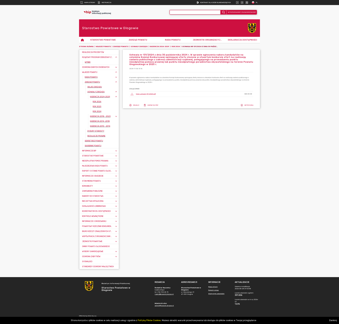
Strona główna (86, 46)
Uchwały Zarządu (139, 46)
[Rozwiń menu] (116, 67)
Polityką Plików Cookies (149, 320)
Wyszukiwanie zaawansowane (242, 12)
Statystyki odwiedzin (216, 294)
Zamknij (333, 320)
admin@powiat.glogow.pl (164, 306)
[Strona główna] (82, 40)
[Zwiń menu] (116, 57)
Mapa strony (89, 2)
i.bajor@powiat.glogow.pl (164, 294)
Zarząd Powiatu (120, 46)
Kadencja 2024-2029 (159, 46)
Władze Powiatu (103, 46)
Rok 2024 (176, 46)
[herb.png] (252, 28)
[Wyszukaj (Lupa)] (223, 12)
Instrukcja (106, 2)
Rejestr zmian (213, 290)
